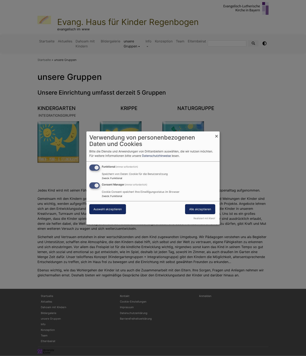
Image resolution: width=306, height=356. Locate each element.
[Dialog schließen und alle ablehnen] (216, 134)
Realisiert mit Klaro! (204, 218)
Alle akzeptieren (200, 209)
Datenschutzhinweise (156, 155)
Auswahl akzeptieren (107, 209)
